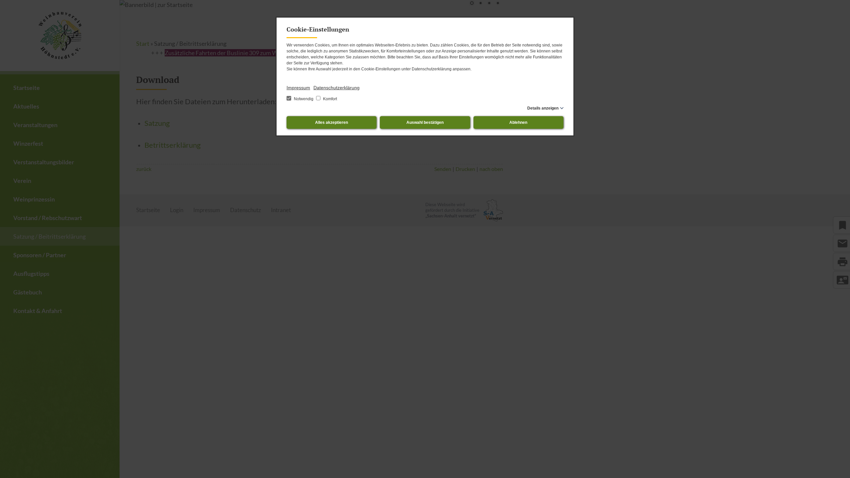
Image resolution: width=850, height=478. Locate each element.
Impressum (298, 87)
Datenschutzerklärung (336, 87)
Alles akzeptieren (331, 122)
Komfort (329, 99)
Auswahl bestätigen (425, 122)
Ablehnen (518, 122)
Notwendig (303, 99)
